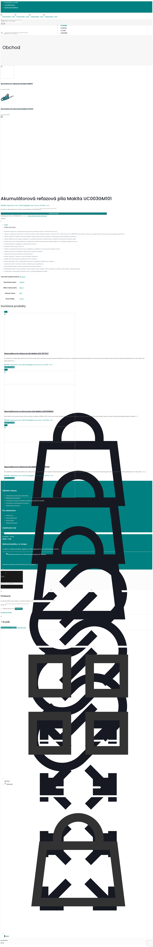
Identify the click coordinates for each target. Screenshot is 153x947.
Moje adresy (10, 520)
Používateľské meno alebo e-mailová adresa (16, 601)
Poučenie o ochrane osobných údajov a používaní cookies (25, 500)
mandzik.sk (32, 564)
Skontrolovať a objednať (9, 628)
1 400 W (21, 282)
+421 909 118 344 (9, 5)
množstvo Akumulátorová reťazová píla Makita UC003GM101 (20, 209)
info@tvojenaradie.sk (11, 7)
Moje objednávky (11, 518)
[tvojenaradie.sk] (29, 16)
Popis (6, 225)
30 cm (21, 288)
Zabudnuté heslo (11, 523)
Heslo (3, 605)
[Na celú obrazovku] (5, 940)
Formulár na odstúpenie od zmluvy (17, 503)
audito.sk (24, 564)
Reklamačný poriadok (13, 498)
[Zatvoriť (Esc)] (1, 940)
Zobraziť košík (21, 628)
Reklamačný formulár (13, 505)
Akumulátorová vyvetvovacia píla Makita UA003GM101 (28, 411)
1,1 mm (21, 299)
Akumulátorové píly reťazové (37, 216)
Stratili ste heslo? (6, 612)
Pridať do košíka (54, 213)
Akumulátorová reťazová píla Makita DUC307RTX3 (26, 467)
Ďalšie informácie (10, 227)
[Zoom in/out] (6, 940)
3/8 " (20, 293)
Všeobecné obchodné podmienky (17, 495)
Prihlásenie (18, 609)
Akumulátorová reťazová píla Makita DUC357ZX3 (26, 353)
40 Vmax (22, 277)
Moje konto (9, 515)
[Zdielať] (3, 940)
